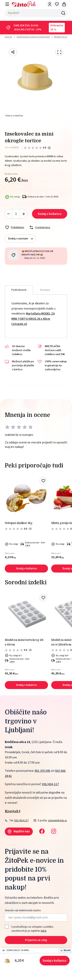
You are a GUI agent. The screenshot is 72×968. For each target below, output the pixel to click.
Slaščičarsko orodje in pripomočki (33, 37)
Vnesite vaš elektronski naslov (23, 910)
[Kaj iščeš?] (63, 13)
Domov (8, 37)
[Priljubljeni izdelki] (57, 4)
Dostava (45, 290)
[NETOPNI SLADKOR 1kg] (26, 497)
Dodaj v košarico (54, 960)
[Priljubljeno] (43, 481)
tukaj (43, 931)
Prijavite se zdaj (36, 940)
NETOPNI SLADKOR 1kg (18, 523)
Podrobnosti (18, 290)
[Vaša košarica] (64, 4)
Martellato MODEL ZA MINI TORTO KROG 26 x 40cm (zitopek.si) (33, 318)
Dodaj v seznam (18, 239)
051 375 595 (42, 771)
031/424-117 (50, 784)
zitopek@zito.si (57, 821)
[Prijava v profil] (49, 4)
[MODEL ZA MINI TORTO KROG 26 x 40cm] (26, 614)
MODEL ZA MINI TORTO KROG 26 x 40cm (24, 642)
